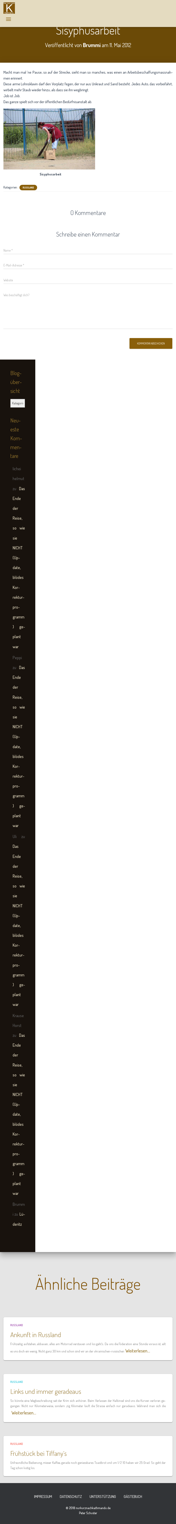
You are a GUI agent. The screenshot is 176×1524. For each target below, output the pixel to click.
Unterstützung (103, 1496)
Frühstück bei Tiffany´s (38, 1453)
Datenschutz (71, 1496)
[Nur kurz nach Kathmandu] (10, 8)
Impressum (43, 1496)
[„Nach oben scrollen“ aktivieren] (167, 1515)
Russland (28, 187)
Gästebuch (133, 1496)
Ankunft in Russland (35, 1334)
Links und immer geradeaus (45, 1391)
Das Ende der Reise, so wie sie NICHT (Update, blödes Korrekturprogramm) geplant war (19, 567)
